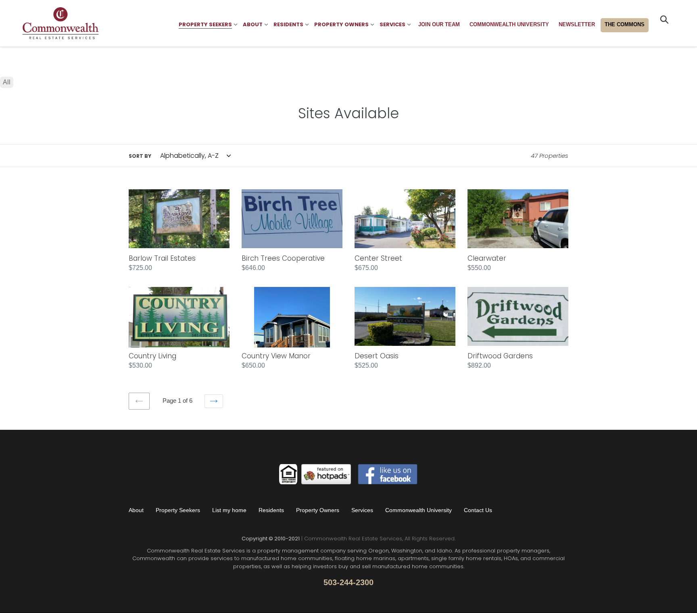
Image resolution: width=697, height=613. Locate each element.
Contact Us (478, 510)
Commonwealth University (418, 510)
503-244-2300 (348, 582)
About (136, 510)
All (6, 82)
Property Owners (317, 510)
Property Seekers (178, 510)
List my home (229, 510)
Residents (271, 510)
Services (362, 510)
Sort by (140, 156)
